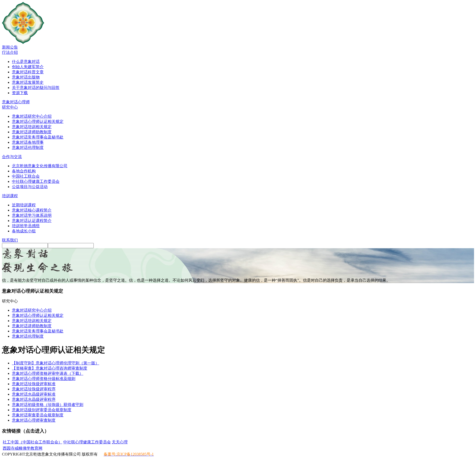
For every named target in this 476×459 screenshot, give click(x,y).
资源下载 (20, 93)
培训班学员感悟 (26, 226)
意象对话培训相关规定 (32, 127)
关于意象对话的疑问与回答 (36, 87)
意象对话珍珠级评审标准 (34, 384)
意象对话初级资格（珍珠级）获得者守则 (47, 405)
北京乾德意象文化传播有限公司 (39, 166)
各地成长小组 (24, 231)
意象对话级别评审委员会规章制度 (41, 410)
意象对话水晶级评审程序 (34, 399)
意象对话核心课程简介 (32, 210)
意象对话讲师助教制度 (32, 132)
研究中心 (10, 107)
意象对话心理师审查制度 (34, 420)
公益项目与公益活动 (30, 187)
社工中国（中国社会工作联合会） (32, 442)
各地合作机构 (24, 171)
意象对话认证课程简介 (32, 220)
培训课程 (10, 196)
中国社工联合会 (26, 176)
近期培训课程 (24, 205)
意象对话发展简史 (28, 82)
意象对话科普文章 (28, 72)
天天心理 (120, 442)
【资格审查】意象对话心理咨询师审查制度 (49, 368)
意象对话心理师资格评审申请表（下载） (47, 373)
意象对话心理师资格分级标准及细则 (43, 379)
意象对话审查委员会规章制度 (37, 415)
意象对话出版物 (26, 77)
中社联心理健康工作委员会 (36, 181)
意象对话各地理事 (28, 142)
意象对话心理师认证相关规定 (37, 121)
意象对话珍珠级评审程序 (34, 389)
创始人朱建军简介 (28, 67)
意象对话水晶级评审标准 (34, 394)
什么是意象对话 (26, 61)
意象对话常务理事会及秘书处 (37, 137)
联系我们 (10, 240)
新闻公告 (10, 47)
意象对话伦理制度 (28, 147)
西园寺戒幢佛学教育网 (22, 448)
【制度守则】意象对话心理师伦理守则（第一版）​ (55, 363)
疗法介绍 (10, 52)
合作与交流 (12, 157)
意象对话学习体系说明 (32, 215)
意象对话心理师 (16, 102)
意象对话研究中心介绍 (32, 116)
